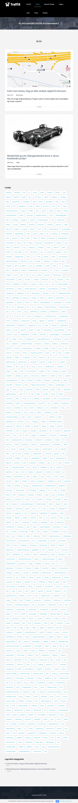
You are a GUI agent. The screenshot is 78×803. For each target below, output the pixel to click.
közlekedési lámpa (11, 696)
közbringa (54, 325)
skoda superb (43, 554)
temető (65, 527)
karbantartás (39, 440)
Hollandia (55, 261)
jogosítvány (18, 513)
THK (65, 591)
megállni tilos (41, 650)
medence (30, 655)
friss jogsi (26, 485)
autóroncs (23, 330)
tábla (58, 737)
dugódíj (19, 288)
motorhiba (51, 417)
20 (47, 408)
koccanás (42, 362)
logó (48, 463)
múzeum (65, 696)
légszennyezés (10, 288)
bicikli (54, 266)
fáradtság (8, 476)
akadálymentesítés (41, 215)
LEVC (33, 540)
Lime (15, 275)
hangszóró (9, 412)
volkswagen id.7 (62, 508)
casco (64, 595)
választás (8, 192)
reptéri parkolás (50, 742)
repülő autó (66, 614)
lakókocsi (8, 710)
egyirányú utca (16, 201)
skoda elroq (53, 733)
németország (28, 742)
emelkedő (43, 421)
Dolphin (28, 536)
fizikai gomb (61, 554)
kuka (53, 206)
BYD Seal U (19, 568)
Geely (43, 747)
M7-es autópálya (31, 490)
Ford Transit (38, 197)
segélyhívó (24, 220)
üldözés (23, 211)
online (67, 279)
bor (7, 449)
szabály (23, 270)
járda (7, 270)
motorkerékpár (67, 600)
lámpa (66, 499)
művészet (17, 463)
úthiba (15, 600)
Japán (64, 582)
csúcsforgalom (55, 531)
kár (48, 357)
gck (33, 605)
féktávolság (18, 719)
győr (47, 284)
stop (25, 682)
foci (49, 490)
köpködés (41, 321)
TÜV (7, 724)
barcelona (28, 568)
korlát (40, 518)
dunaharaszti (9, 632)
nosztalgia (15, 220)
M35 (24, 623)
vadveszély (33, 362)
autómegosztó (65, 233)
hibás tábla (43, 334)
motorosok (26, 572)
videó (28, 256)
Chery (17, 687)
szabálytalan (50, 481)
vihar (25, 408)
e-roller (20, 742)
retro (20, 435)
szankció (41, 632)
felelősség (9, 357)
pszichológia (42, 430)
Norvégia (49, 632)
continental (47, 600)
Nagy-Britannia (53, 714)
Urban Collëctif (18, 252)
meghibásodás (43, 513)
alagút (32, 229)
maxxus (26, 458)
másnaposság (10, 669)
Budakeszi (41, 247)
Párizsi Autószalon (24, 540)
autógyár (51, 426)
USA (7, 339)
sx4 (46, 518)
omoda (56, 476)
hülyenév (14, 238)
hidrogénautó (31, 325)
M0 (24, 243)
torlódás (66, 637)
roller (51, 660)
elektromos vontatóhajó (54, 692)
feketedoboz (62, 485)
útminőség (9, 678)
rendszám (27, 279)
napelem (51, 682)
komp (57, 586)
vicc (54, 463)
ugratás (65, 380)
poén (7, 467)
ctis (13, 307)
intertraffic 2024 (10, 527)
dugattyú (33, 435)
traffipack (45, 641)
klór (37, 655)
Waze (30, 206)
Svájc (66, 348)
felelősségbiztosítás (61, 215)
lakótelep (30, 472)
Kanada (38, 261)
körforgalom (26, 201)
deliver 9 (8, 614)
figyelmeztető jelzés (54, 536)
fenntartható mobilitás (12, 417)
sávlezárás (9, 256)
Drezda (8, 206)
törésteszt (67, 463)
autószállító (9, 385)
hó (27, 394)
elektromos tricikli (52, 687)
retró (68, 408)
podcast (28, 710)
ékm (61, 687)
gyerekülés (21, 733)
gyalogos (22, 714)
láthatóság (42, 582)
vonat (59, 348)
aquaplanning (67, 389)
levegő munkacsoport (30, 288)
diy (47, 233)
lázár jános (26, 692)
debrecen (55, 655)
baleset (31, 586)
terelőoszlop (60, 522)
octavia (23, 380)
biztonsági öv (37, 623)
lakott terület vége (64, 307)
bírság (21, 627)
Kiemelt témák (49, 4)
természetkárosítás (11, 215)
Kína (63, 453)
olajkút (21, 215)
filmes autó (28, 719)
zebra (7, 453)
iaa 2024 (17, 353)
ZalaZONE (60, 279)
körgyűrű (28, 600)
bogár (38, 330)
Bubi (48, 371)
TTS (64, 563)
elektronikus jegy (10, 362)
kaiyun (63, 261)
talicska (26, 641)
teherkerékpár (43, 614)
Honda (47, 353)
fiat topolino (52, 710)
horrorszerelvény (64, 568)
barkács (18, 403)
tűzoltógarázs (38, 316)
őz (12, 316)
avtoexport (9, 266)
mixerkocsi (50, 224)
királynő (51, 211)
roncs (14, 435)
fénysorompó (9, 687)
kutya (53, 495)
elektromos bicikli (33, 270)
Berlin (35, 687)
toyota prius (32, 247)
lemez (44, 508)
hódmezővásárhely (45, 302)
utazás (17, 522)
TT (58, 563)
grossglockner (31, 733)
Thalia (21, 389)
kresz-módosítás (10, 279)
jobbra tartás (20, 307)
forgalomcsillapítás (63, 284)
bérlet (7, 298)
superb (35, 554)
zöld (45, 751)
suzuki (15, 330)
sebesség (48, 618)
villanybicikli (9, 508)
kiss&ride (38, 380)
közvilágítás (39, 266)
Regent (33, 650)
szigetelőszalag (60, 385)
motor (19, 453)
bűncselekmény (29, 669)
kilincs (31, 728)
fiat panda (40, 664)
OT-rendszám (61, 705)
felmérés (14, 724)
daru (13, 311)
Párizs (21, 339)
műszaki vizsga (23, 531)
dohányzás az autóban (18, 467)
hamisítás (40, 499)
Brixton (35, 192)
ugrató (25, 375)
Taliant (14, 389)
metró (22, 238)
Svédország (33, 545)
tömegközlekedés (11, 563)
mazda (60, 375)
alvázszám (49, 499)
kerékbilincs (23, 266)
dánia (7, 705)
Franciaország (10, 664)
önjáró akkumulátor (63, 641)
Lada (25, 412)
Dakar (26, 435)
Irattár (61, 4)
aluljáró (8, 224)
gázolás (32, 481)
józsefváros (43, 311)
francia (69, 330)
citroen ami (20, 664)
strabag (8, 600)
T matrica (8, 485)
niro (33, 307)
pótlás (53, 389)
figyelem (60, 559)
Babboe (17, 481)
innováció (16, 348)
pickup (41, 233)
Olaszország (57, 600)
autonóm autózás (47, 449)
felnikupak (47, 380)
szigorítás (39, 669)
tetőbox (31, 211)
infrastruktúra (9, 430)
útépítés (45, 458)
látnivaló (63, 701)
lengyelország (10, 550)
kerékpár (21, 747)
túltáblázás (48, 678)
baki (17, 366)
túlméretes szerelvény (12, 211)
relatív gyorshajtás (59, 330)
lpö (12, 682)
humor (28, 664)
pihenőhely (16, 623)
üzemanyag (9, 582)
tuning (33, 366)
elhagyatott (41, 481)
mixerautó (32, 224)
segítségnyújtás (42, 540)
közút (48, 247)
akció (21, 600)
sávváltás (21, 595)
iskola (27, 476)
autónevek (42, 692)
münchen (8, 408)
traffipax (53, 641)
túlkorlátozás (31, 724)
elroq (52, 737)
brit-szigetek (52, 650)
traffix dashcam (54, 311)
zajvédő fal (61, 545)
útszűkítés (21, 701)
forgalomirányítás (46, 572)
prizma (27, 508)
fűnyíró (27, 637)
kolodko (42, 298)
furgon (63, 669)
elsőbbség (55, 371)
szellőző (53, 554)
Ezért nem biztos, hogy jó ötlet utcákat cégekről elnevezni (36, 91)
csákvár (64, 311)
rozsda (24, 398)
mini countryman (63, 256)
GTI (33, 499)
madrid (63, 476)
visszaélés (58, 499)
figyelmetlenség (10, 728)
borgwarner (15, 343)
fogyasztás (22, 495)
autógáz (8, 371)
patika (19, 728)
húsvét (8, 321)
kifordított (55, 403)
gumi (29, 316)
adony (13, 591)
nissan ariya (9, 426)
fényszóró (52, 540)
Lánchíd (15, 224)
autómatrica (66, 357)
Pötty (36, 13)
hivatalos (49, 192)
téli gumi (37, 449)
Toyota (29, 449)
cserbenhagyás (63, 435)
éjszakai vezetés (10, 701)
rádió (62, 408)
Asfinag (50, 582)
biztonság (21, 449)
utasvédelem (54, 408)
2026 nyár (65, 632)
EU (33, 256)
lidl (64, 440)
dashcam (55, 247)
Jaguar (28, 233)
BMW (28, 238)
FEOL (27, 275)
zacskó (21, 394)
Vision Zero (53, 435)
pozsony (58, 660)
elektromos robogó (55, 614)
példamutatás (9, 568)
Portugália (34, 421)
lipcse (51, 696)
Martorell (16, 197)
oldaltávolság (33, 311)
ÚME (59, 389)
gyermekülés (62, 540)
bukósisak (50, 627)
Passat (53, 394)
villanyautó (20, 527)
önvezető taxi (50, 705)
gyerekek (56, 453)
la (45, 417)
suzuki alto (59, 467)
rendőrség (27, 737)
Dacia (62, 724)
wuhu (36, 701)
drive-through (42, 724)
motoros (35, 238)
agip (25, 311)
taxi (26, 660)
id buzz (59, 719)
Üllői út (42, 705)
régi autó (58, 504)
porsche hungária (65, 673)
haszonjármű (30, 678)
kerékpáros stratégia (26, 343)
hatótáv (24, 618)
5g (33, 275)
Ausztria (47, 563)
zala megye (30, 215)
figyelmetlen (9, 472)
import (55, 398)
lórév (7, 591)
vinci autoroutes (43, 609)
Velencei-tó (45, 279)
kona (66, 728)
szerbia (27, 499)
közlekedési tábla (10, 747)
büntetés (19, 669)
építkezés (23, 224)
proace (20, 591)
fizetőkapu (41, 463)
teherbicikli (31, 495)
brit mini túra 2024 (11, 540)
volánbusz (62, 362)
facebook (57, 472)
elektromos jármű (27, 348)
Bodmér (8, 660)
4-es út (66, 252)
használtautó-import (65, 398)
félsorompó (9, 233)
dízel (21, 275)
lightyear (35, 476)
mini (54, 353)
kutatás (66, 719)
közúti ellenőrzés (53, 288)
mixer (7, 536)
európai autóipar (21, 609)
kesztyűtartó (9, 403)
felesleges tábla (10, 325)
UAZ (50, 430)
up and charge (41, 605)
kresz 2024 (59, 627)
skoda (19, 279)
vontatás (56, 669)
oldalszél (53, 568)
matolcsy (19, 302)
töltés (46, 495)
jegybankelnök (10, 302)
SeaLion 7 (31, 618)
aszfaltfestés (16, 284)
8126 (40, 325)
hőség (41, 284)
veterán (56, 701)
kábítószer (40, 408)
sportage (39, 307)
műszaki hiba (25, 522)
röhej (63, 201)
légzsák (35, 467)
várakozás (27, 426)
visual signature (58, 302)
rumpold (53, 375)
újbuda (58, 637)
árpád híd (8, 348)
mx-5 (69, 385)
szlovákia (36, 279)
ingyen (34, 527)
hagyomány (39, 472)
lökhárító (60, 394)
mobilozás (18, 582)
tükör (22, 371)
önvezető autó (26, 357)
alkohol (66, 444)
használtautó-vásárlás (29, 403)
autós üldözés (60, 298)
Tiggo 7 (34, 692)
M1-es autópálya (41, 714)
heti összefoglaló (31, 371)
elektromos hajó (20, 490)
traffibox (8, 627)
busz (31, 266)
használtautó (46, 398)
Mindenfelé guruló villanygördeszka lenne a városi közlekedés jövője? (31, 769)
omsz (53, 293)
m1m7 (23, 316)
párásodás (63, 449)
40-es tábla (48, 472)
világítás (42, 627)
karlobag (46, 348)
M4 (45, 710)
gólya (7, 201)
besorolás (35, 522)
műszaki (13, 531)
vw (70, 321)
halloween (36, 398)
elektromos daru (45, 595)
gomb (69, 554)
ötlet (59, 650)
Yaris (30, 197)
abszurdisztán (41, 682)
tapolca (44, 211)
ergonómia (46, 293)
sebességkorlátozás (24, 751)
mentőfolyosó (9, 737)
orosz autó (18, 426)
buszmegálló (38, 646)
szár (7, 504)
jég (17, 577)
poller (52, 522)
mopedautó (9, 719)
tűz (25, 728)
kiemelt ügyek (43, 545)
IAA (27, 366)
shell (13, 705)
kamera (64, 618)
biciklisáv (39, 495)
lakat (51, 458)
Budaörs (31, 330)
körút (38, 531)
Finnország (52, 238)
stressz (57, 632)
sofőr (57, 201)
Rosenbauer (35, 572)
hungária (45, 531)
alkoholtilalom (21, 586)
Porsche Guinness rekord (12, 646)
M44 (29, 623)
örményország (47, 330)
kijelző (65, 504)
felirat (61, 518)
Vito (28, 421)
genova (57, 582)
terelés (62, 714)
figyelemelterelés (53, 724)
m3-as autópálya (66, 229)
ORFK (19, 641)
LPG (68, 366)
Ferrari (26, 385)
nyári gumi (52, 508)
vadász (46, 197)
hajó (24, 247)
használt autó (56, 527)
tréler (39, 256)
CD (39, 508)
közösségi (25, 298)
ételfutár (23, 614)
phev (65, 660)
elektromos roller (10, 742)
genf (7, 311)
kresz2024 (45, 568)
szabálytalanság (61, 321)
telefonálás (63, 664)
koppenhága (20, 293)
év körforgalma (57, 339)
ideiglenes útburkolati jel (38, 637)
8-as (68, 298)
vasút (58, 696)
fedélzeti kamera (54, 229)
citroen (19, 311)
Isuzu (41, 252)
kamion (47, 266)
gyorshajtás (49, 201)
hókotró (38, 206)
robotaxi (15, 714)
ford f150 (27, 302)
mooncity (54, 673)
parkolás (65, 737)
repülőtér (45, 394)
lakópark (44, 426)
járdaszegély (56, 380)
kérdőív (8, 733)
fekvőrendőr (25, 444)
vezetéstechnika (10, 559)
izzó (25, 513)
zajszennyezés (18, 660)
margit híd (50, 298)
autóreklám (15, 270)
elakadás (51, 637)
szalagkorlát (43, 467)
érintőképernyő (42, 733)
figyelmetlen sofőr (11, 595)
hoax (52, 279)
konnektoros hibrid (11, 751)
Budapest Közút (50, 366)
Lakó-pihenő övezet (17, 440)
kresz (58, 742)
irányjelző (25, 430)
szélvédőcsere (16, 554)
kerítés (8, 495)
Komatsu (31, 577)
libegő (66, 224)
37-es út (29, 595)
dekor (14, 627)
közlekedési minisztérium (13, 692)
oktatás (8, 545)
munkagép (9, 572)
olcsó (28, 527)
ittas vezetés (20, 655)
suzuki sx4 (53, 518)
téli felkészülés (10, 637)
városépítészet (10, 293)
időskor (34, 627)
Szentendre (51, 321)
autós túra (8, 353)
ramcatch (33, 518)
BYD (54, 563)
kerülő (19, 243)
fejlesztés (60, 426)
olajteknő (17, 518)
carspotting (63, 197)
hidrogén (23, 577)
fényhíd (50, 385)
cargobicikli (56, 595)
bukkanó (47, 343)
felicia (35, 233)
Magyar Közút (67, 430)
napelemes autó (18, 476)
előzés (45, 719)
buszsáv (25, 353)
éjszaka (8, 330)
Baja (17, 472)
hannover (13, 449)
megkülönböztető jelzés (64, 293)
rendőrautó (27, 582)
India (7, 316)
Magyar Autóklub (10, 641)
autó (13, 453)
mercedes (8, 334)
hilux (26, 591)
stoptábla (41, 371)
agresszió (27, 453)
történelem (51, 550)
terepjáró (66, 266)
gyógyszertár (39, 728)
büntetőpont (49, 440)
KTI (56, 664)
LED (56, 449)
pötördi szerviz (25, 321)
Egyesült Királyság (11, 394)
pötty (47, 673)
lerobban (25, 518)
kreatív (8, 435)
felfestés (25, 284)
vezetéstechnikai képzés (48, 559)
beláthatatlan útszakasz (55, 421)
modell (35, 302)
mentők (39, 275)
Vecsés (66, 339)
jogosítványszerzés (37, 485)
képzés (36, 559)
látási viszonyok (10, 586)
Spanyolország (19, 233)
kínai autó (65, 550)
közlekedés (65, 270)
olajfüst (60, 417)
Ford (24, 192)
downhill (32, 220)
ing (34, 664)
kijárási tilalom (61, 220)
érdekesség (32, 463)
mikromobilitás (57, 444)
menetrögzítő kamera (11, 380)
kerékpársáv (9, 366)
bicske (34, 321)
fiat (28, 293)
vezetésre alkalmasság (26, 504)
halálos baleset (10, 655)
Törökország (29, 389)
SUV (35, 582)
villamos (8, 247)
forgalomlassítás (60, 682)
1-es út (39, 229)
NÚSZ (7, 220)
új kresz (68, 623)
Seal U (66, 605)
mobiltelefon (37, 737)
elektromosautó (18, 710)
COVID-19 (8, 252)
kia (28, 307)
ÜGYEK (28, 4)
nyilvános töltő (32, 609)
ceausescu (38, 343)
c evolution (68, 302)
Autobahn (24, 481)
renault (46, 325)
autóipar (35, 334)
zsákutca (63, 655)
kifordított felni (65, 403)
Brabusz (58, 192)
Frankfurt (43, 238)
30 (55, 362)
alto (28, 467)
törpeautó (30, 714)
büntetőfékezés (49, 243)
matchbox (34, 298)
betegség (33, 430)
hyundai (59, 728)
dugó (60, 463)
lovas (52, 719)
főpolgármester (19, 256)
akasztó (19, 682)
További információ (66, 801)
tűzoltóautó (55, 233)
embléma (58, 243)
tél (53, 357)
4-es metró (46, 206)
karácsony (9, 444)
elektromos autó (56, 577)
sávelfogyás (44, 522)
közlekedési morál (50, 485)
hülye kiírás (24, 261)
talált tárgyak (15, 298)
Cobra (51, 623)
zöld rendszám (49, 586)
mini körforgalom (19, 678)
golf (64, 472)
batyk (27, 627)
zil (30, 398)
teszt (43, 550)
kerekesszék (64, 343)
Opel (33, 508)
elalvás (51, 504)
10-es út (18, 650)
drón (7, 682)
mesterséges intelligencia (22, 605)
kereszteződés (10, 243)
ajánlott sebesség (46, 701)
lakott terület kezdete (50, 307)
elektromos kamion (61, 458)
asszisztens (9, 577)
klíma (17, 430)
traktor (64, 206)
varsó (53, 284)
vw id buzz (63, 609)
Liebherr (26, 650)
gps (22, 366)
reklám (63, 247)
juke (55, 678)
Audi (7, 440)
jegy (16, 334)
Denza (37, 747)
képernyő (61, 733)
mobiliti (47, 646)
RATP (44, 536)
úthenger (19, 637)
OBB (34, 201)
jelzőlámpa (44, 696)
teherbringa (23, 545)
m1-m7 (16, 614)
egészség (18, 375)
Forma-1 (40, 366)
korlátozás (33, 660)
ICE (26, 252)
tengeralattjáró (36, 641)
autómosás (15, 618)
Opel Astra (9, 513)
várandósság (47, 412)
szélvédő (52, 545)
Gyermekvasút (35, 293)
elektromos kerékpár (11, 673)
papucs (39, 577)
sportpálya (63, 490)
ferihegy (8, 623)
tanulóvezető (67, 481)
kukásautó (57, 591)
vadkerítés (34, 705)
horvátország (28, 440)
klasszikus (18, 412)
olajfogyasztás (10, 421)
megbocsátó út (64, 325)
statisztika (48, 453)
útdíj (32, 394)
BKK (14, 733)
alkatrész (8, 463)
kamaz (30, 417)
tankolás (57, 440)
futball (55, 490)
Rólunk (45, 13)
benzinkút (49, 591)
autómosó (47, 275)
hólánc (56, 412)
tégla (32, 531)
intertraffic (8, 518)
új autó (23, 417)
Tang (60, 605)
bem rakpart (9, 490)
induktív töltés (52, 605)
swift (14, 495)
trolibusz (17, 229)
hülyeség (33, 284)
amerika (56, 618)
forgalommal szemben (36, 353)
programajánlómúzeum (43, 339)
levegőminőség (27, 687)
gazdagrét (63, 288)
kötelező (66, 211)
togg (65, 692)
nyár (13, 536)
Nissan (57, 270)
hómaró (41, 201)
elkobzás (20, 536)
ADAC (7, 554)
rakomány (66, 577)
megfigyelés (54, 513)
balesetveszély (30, 339)
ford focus (42, 357)
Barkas (31, 243)
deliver (33, 591)
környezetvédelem (63, 238)
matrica (53, 256)
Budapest (19, 737)
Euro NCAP (41, 403)
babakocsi (55, 343)
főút (7, 531)
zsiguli (31, 412)
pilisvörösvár (9, 650)
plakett (68, 518)
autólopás (67, 353)
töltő (60, 646)
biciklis (37, 389)
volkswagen (37, 719)
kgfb (16, 266)
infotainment (36, 536)
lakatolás (30, 380)
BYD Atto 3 (18, 385)
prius (37, 211)
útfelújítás (17, 458)
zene (31, 261)
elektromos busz (37, 453)
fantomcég (61, 495)
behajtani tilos (37, 710)
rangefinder (9, 375)
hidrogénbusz (43, 435)
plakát (62, 513)
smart (23, 472)
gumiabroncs (37, 600)
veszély (64, 531)
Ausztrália (22, 724)
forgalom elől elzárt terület (38, 385)
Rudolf (23, 197)
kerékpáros (38, 563)
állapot (38, 394)
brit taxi (15, 545)
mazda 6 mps (34, 375)
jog (17, 316)
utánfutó (32, 682)
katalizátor (9, 522)
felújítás (17, 357)
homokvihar (17, 408)
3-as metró (49, 252)
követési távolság (40, 504)
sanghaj (29, 701)
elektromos (17, 247)
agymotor (40, 591)
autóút (7, 714)
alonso (49, 476)
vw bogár (14, 339)
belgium (39, 412)
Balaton (46, 737)
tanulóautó (17, 485)
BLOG (37, 4)
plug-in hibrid (22, 563)
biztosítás (48, 669)
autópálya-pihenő (24, 334)
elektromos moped (25, 673)
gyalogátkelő (35, 550)
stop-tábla (18, 632)
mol (58, 357)
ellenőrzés (42, 288)
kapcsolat (17, 192)
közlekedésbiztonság (54, 747)
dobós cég (9, 499)
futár (7, 307)
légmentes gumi (22, 362)
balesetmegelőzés (23, 705)
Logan (7, 389)
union (51, 215)
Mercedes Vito (50, 728)
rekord (42, 687)
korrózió (32, 408)
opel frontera (33, 252)
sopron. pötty (39, 742)
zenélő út (17, 572)
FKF (59, 206)
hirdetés (46, 256)
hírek (52, 220)
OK (57, 801)
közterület (57, 430)
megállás (58, 252)
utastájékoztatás (63, 316)
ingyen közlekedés (45, 527)
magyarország (43, 660)
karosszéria (9, 398)
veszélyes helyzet (44, 444)
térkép (7, 284)
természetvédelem (43, 220)
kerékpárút (29, 747)
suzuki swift (27, 554)
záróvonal (14, 504)
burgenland (68, 375)
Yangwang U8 (9, 609)
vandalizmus (18, 499)
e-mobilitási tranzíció (50, 316)
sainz (42, 476)
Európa (50, 362)
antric (36, 595)
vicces (66, 243)
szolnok (54, 646)
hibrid (7, 618)
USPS (45, 623)
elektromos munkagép (23, 550)
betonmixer (41, 224)
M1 (51, 270)
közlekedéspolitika (64, 710)
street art (58, 224)
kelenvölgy (38, 243)
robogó (30, 563)
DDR (14, 206)
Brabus (42, 192)
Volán (7, 238)
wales (59, 353)
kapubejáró (42, 490)
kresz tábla (9, 458)
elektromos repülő (38, 673)
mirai (7, 343)
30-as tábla (39, 586)
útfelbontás (60, 366)
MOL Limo (8, 229)
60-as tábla (44, 270)
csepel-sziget (66, 586)
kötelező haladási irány (61, 572)
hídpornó (8, 197)
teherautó (34, 444)
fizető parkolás (57, 275)
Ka (29, 192)
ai (67, 545)
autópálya (8, 275)
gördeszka (54, 197)
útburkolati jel (21, 325)
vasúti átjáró (46, 261)
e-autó (66, 646)
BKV (45, 229)
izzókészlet (33, 513)
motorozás (59, 623)
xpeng (20, 696)
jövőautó (64, 371)
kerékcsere (44, 375)
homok (16, 444)
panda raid (49, 664)
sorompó (24, 229)
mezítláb (46, 577)
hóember (36, 426)
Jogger (15, 371)
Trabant (59, 211)
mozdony (39, 618)
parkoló (39, 678)
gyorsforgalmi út (27, 646)
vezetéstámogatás (54, 334)
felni (49, 403)
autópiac (28, 696)
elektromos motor (64, 678)
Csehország (19, 508)
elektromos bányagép (11, 261)
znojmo (36, 696)
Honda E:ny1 (38, 417)
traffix (24, 463)
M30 (34, 357)
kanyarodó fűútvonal (30, 632)
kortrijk (53, 348)
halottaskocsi (22, 206)
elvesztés (45, 389)
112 (60, 266)
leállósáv (36, 568)
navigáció (37, 348)
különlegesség (67, 536)
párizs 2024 (54, 609)
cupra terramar (37, 751)
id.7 (58, 550)
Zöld (27, 13)
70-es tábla (9, 605)
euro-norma (20, 421)
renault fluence (45, 655)
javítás (17, 398)
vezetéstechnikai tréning (24, 559)
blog (64, 192)
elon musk (9, 481)
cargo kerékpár (32, 614)
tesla (51, 467)
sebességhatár (35, 458)
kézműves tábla (67, 334)
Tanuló (59, 481)
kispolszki (15, 321)
